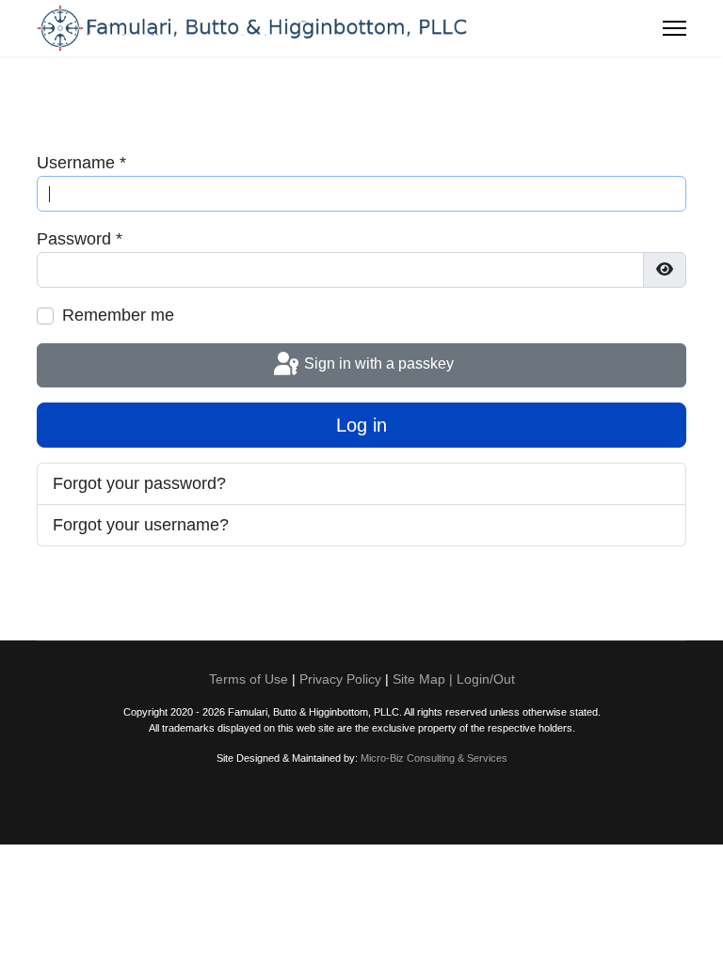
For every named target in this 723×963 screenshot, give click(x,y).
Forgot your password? (139, 483)
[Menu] (674, 28)
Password (79, 238)
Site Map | (425, 679)
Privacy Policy (340, 679)
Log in (361, 425)
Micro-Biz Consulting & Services (434, 758)
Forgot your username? (141, 524)
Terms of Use (248, 679)
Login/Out (486, 679)
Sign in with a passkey (377, 364)
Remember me (118, 315)
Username (81, 162)
